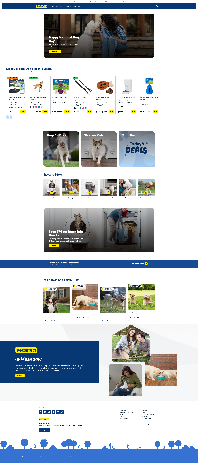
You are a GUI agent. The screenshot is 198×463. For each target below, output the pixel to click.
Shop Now (54, 245)
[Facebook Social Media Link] (45, 412)
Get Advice (150, 280)
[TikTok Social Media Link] (62, 412)
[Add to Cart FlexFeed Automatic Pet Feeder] (133, 111)
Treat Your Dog (55, 51)
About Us (20, 375)
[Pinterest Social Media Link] (53, 412)
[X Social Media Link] (49, 412)
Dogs (52, 6)
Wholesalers (45, 456)
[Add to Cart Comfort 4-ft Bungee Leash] (89, 111)
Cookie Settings (86, 456)
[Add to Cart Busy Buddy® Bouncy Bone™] (67, 111)
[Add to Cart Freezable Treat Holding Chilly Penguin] (155, 111)
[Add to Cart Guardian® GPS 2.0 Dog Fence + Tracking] (23, 111)
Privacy (39, 456)
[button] (52, 6)
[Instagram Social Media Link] (40, 412)
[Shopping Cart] (157, 6)
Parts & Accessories (65, 6)
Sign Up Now (44, 430)
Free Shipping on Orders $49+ (100, 1)
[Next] (123, 1)
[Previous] (74, 1)
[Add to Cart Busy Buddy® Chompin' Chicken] (111, 111)
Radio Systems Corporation (20, 456)
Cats (56, 6)
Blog (78, 6)
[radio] (30, 107)
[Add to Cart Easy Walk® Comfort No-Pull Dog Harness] (45, 111)
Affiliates (51, 456)
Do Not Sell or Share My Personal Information (70, 456)
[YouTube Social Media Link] (58, 412)
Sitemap (56, 456)
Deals (74, 6)
